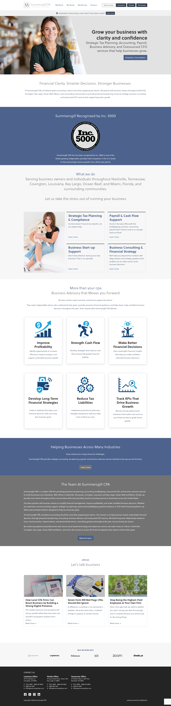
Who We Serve (82, 5)
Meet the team (85, 538)
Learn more (110, 13)
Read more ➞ (43, 623)
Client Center (108, 5)
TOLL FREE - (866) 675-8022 (34, 684)
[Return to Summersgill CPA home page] (37, 5)
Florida (131, 5)
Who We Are (70, 5)
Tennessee (142, 5)
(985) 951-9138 (30, 686)
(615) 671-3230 (77, 686)
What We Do (59, 5)
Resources (94, 5)
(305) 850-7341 (53, 686)
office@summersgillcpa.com (35, 688)
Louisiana (121, 5)
